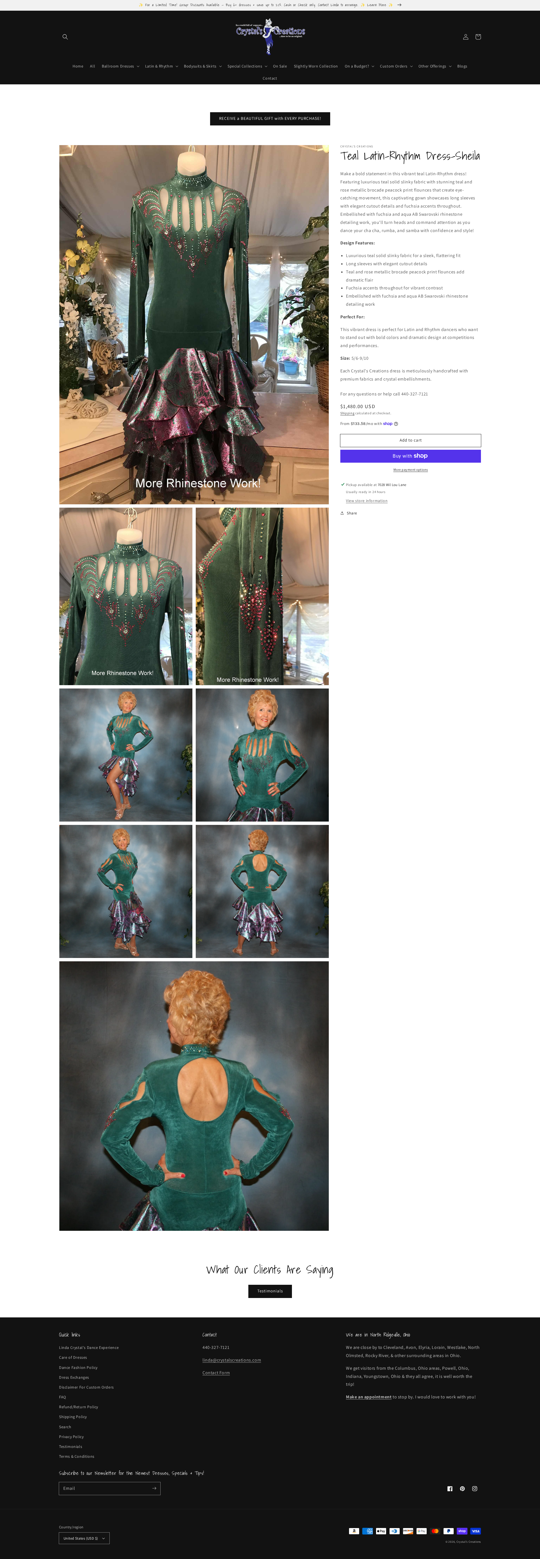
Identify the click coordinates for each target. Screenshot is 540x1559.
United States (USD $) (81, 1538)
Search (65, 1426)
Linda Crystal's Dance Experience (89, 1347)
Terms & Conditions (76, 1456)
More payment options (410, 469)
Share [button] (352, 512)
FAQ (62, 1397)
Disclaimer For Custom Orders (86, 1387)
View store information (367, 500)
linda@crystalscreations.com (231, 1360)
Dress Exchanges (74, 1377)
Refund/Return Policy (78, 1406)
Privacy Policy (71, 1436)
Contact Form (216, 1373)
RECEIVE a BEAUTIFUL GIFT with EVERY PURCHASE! (270, 118)
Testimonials (270, 1290)
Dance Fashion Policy (78, 1367)
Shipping (347, 413)
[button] (65, 37)
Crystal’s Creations (468, 1542)
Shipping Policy (73, 1416)
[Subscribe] (154, 1488)
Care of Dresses (73, 1357)
